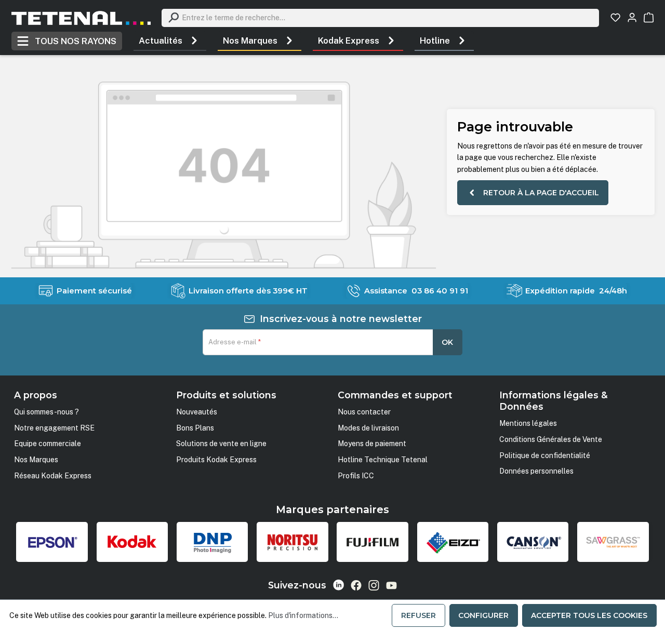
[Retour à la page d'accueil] (81, 18)
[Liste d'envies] (615, 17)
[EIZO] (453, 542)
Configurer (483, 615)
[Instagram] (373, 585)
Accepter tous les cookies (589, 615)
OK (447, 342)
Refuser (418, 615)
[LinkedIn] (338, 585)
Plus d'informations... (303, 615)
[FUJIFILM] (372, 542)
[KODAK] (132, 542)
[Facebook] (356, 585)
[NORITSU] (292, 542)
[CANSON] (533, 542)
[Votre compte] (632, 17)
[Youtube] (391, 585)
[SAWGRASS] (613, 542)
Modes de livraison (368, 428)
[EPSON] (52, 542)
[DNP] (212, 542)
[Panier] (649, 17)
